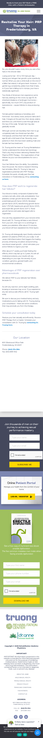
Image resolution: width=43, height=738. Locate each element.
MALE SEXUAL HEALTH (22, 677)
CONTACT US (22, 694)
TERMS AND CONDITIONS (22, 687)
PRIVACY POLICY (22, 684)
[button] (38, 11)
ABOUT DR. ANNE (23, 674)
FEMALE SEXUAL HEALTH (22, 681)
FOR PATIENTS (22, 690)
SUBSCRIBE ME (24, 464)
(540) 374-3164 (14, 349)
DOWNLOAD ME (21, 601)
